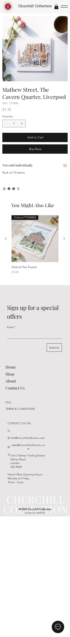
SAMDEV (40, 512)
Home (10, 367)
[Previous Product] (6, 238)
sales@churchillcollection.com (28, 447)
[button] (56, 6)
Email (11, 327)
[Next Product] (64, 238)
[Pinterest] (14, 189)
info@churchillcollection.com (27, 438)
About (10, 380)
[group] (35, 247)
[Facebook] (9, 189)
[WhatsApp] (4, 189)
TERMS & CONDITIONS (20, 409)
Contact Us (15, 387)
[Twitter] (18, 189)
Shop (9, 373)
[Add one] (22, 123)
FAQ (8, 402)
